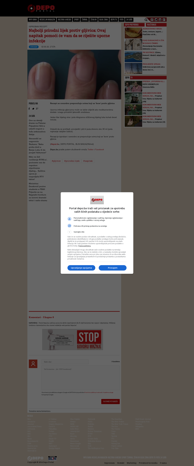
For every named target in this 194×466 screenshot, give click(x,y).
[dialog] (97, 233)
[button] (97, 232)
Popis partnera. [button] (84, 246)
